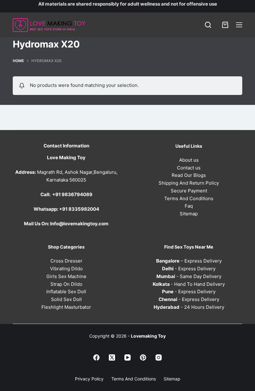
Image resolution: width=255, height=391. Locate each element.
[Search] (208, 25)
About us (189, 160)
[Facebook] (96, 357)
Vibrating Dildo (66, 269)
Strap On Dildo (66, 284)
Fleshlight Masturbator (66, 307)
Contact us (189, 168)
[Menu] (239, 25)
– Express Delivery (189, 261)
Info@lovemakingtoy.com (79, 224)
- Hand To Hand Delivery (189, 284)
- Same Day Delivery (188, 276)
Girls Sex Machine (66, 276)
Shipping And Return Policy (189, 183)
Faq (189, 206)
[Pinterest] (143, 357)
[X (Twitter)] (112, 357)
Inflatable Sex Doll (66, 291)
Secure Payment (189, 191)
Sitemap (189, 214)
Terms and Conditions (133, 378)
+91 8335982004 (79, 209)
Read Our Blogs (189, 175)
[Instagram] (158, 357)
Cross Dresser (66, 261)
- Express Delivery (189, 269)
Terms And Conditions (188, 198)
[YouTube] (127, 357)
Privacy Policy (89, 378)
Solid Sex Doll (66, 299)
